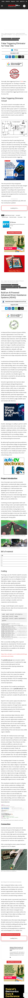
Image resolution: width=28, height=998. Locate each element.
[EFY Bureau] (12, 50)
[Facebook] (9, 56)
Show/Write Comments (14, 232)
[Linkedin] (13, 56)
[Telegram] (6, 56)
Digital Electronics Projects (9, 215)
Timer (25, 217)
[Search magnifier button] (24, 6)
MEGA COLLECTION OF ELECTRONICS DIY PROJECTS (10, 39)
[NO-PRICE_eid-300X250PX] (14, 251)
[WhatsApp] (16, 56)
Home (2, 33)
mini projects (20, 217)
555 (22, 81)
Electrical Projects (5, 217)
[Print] (22, 56)
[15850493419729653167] (14, 271)
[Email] (19, 56)
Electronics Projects (12, 217)
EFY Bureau (16, 50)
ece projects (18, 215)
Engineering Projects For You (10, 33)
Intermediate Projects (15, 38)
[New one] (14, 179)
